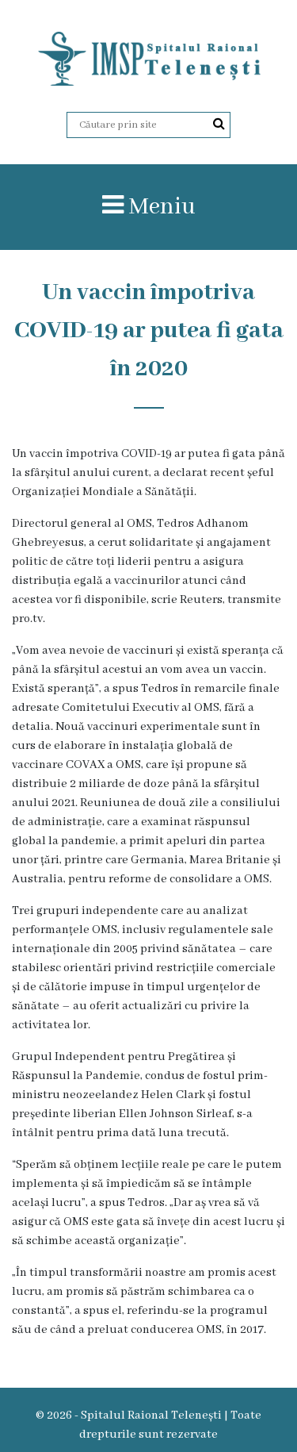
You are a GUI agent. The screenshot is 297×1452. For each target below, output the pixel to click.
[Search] (219, 124)
